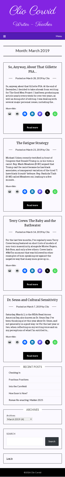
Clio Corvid (32, 11)
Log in (9, 458)
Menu (59, 36)
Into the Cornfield (18, 386)
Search (10, 433)
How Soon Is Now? (18, 393)
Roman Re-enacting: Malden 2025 (26, 400)
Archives (10, 415)
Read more (32, 127)
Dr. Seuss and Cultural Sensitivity (32, 300)
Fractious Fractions (19, 379)
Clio (48, 78)
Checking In (14, 372)
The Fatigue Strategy (32, 143)
